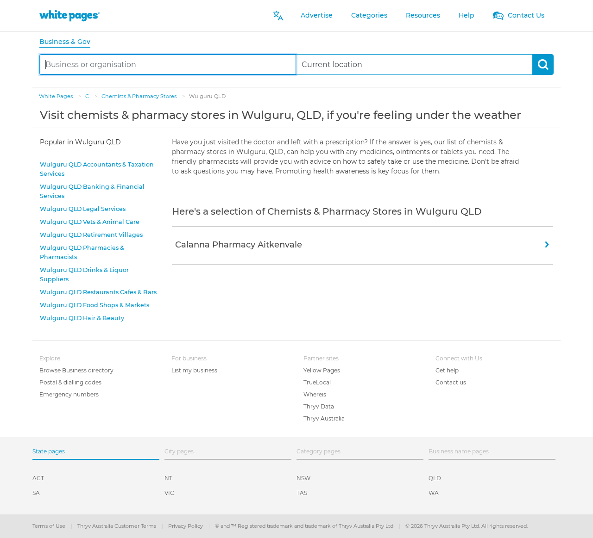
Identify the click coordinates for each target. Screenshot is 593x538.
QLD (435, 478)
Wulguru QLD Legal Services (83, 208)
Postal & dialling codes (70, 382)
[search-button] (542, 64)
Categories (369, 15)
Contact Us (525, 15)
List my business (194, 370)
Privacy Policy (186, 526)
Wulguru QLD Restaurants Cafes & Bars (98, 292)
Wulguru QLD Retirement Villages (91, 234)
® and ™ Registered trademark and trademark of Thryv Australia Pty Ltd (305, 526)
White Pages (56, 96)
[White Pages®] (69, 15)
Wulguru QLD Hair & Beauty (82, 318)
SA (36, 492)
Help (466, 15)
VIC (169, 492)
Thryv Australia (324, 418)
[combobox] (168, 64)
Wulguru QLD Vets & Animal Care (89, 221)
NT (168, 478)
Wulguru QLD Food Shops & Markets (94, 305)
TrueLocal (317, 382)
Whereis (314, 394)
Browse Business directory (76, 370)
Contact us (450, 382)
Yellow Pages (321, 370)
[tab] (68, 42)
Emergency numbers (69, 394)
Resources (423, 15)
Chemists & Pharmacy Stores (139, 96)
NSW (303, 478)
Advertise (317, 15)
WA (434, 492)
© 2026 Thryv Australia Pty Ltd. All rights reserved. (466, 526)
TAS (301, 492)
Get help (447, 370)
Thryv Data (318, 406)
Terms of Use (49, 526)
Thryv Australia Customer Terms (117, 526)
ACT (38, 478)
